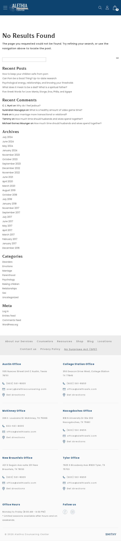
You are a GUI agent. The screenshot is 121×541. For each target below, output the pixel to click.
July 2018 (7, 199)
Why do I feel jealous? (28, 105)
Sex (4, 292)
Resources (64, 341)
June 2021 (7, 177)
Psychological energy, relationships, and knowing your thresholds (37, 82)
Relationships (9, 288)
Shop (80, 341)
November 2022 (11, 172)
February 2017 (9, 239)
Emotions (7, 266)
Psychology (8, 279)
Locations (105, 341)
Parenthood (8, 275)
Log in (5, 311)
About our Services (19, 341)
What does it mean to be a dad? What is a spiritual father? (34, 87)
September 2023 (11, 163)
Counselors (45, 341)
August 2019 (8, 190)
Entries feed (8, 315)
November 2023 (11, 154)
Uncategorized (10, 297)
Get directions (15, 394)
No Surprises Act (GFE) (80, 349)
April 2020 (7, 181)
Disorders (7, 261)
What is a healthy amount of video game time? (55, 110)
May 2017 (7, 225)
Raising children (10, 284)
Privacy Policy (50, 349)
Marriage (7, 270)
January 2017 (9, 243)
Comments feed (11, 320)
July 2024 (7, 137)
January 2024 (9, 150)
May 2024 (7, 146)
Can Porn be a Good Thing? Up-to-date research (29, 78)
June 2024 (8, 141)
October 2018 (9, 194)
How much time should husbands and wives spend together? (49, 118)
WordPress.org (10, 324)
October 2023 (9, 159)
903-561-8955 (15, 425)
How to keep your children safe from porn (25, 74)
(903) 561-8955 (16, 383)
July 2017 (7, 216)
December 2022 (11, 168)
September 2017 (11, 212)
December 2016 (11, 248)
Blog (90, 341)
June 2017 (7, 221)
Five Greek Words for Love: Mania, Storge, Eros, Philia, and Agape (37, 91)
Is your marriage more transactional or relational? (39, 114)
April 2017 (7, 230)
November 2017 (10, 208)
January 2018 (9, 203)
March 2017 (8, 234)
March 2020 (8, 185)
